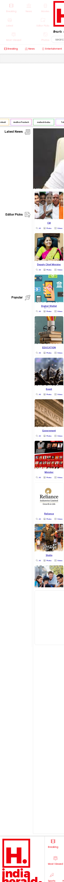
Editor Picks (14, 215)
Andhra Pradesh (20, 122)
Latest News (14, 132)
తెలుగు (57, 32)
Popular (17, 298)
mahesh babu (42, 122)
